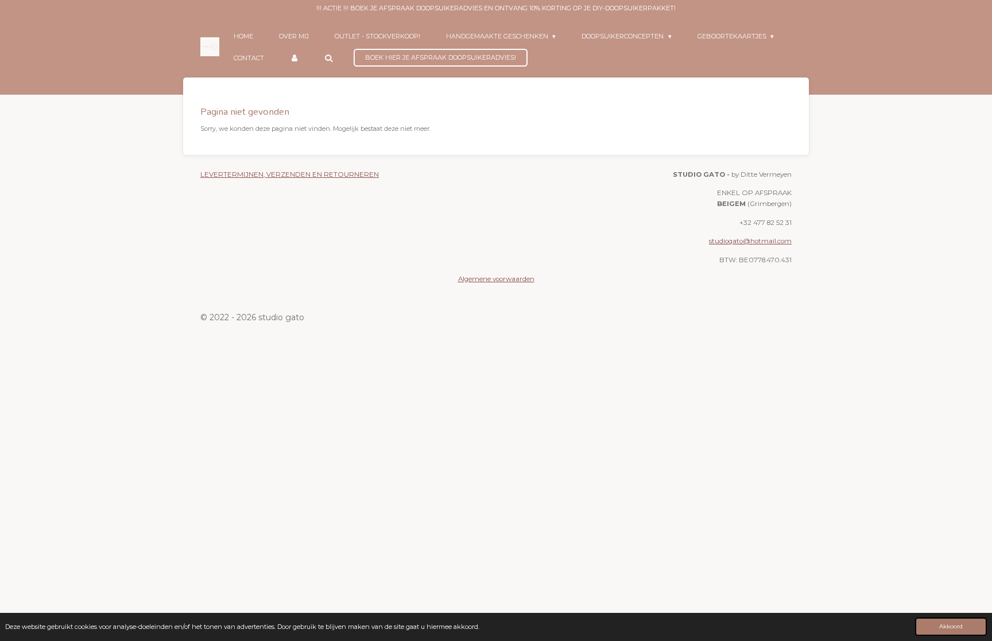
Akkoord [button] (951, 626)
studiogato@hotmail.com (750, 241)
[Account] (294, 58)
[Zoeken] (328, 58)
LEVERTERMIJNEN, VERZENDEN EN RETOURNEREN (289, 174)
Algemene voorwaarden (496, 279)
